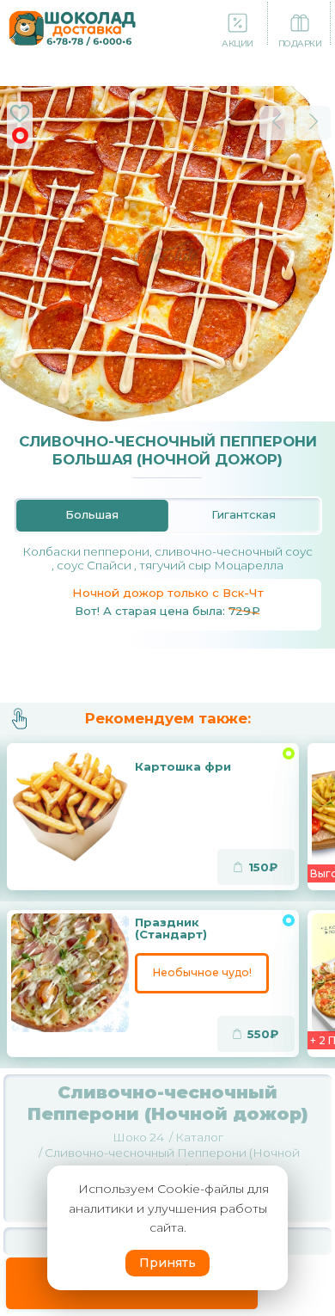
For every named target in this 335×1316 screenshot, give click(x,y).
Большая (92, 514)
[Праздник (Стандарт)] (70, 972)
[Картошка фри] (70, 805)
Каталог (199, 1137)
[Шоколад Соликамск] (73, 26)
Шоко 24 (138, 1137)
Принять (167, 1262)
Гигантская (243, 514)
